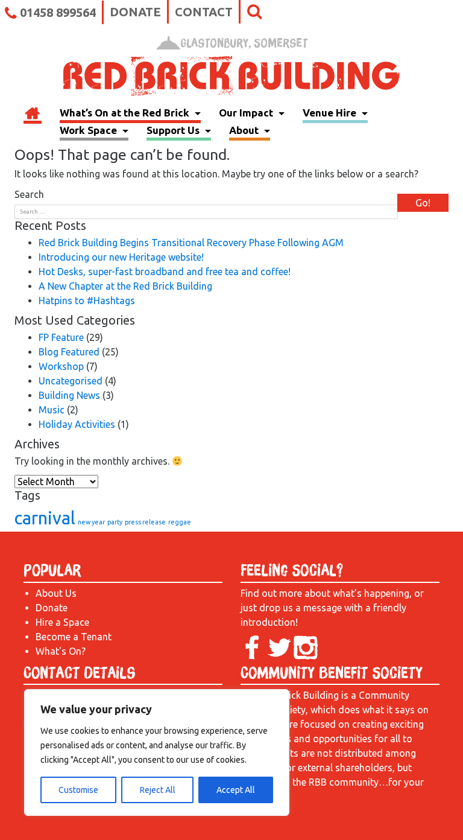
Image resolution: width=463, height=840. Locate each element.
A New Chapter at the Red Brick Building (125, 286)
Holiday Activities (77, 424)
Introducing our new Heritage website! (121, 257)
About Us (56, 593)
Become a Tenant (74, 636)
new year (91, 522)
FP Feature (61, 337)
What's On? (61, 651)
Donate (135, 12)
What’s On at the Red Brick (126, 112)
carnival (44, 518)
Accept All (235, 790)
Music (52, 409)
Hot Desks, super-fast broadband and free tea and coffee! (165, 271)
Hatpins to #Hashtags (87, 300)
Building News (69, 395)
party (114, 522)
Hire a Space (62, 622)
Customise (78, 790)
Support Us (174, 130)
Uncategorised (70, 380)
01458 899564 (58, 12)
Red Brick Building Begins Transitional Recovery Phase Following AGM (191, 242)
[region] (156, 752)
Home (33, 115)
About (245, 130)
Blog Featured (69, 351)
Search (29, 194)
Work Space (89, 130)
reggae (179, 522)
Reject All (157, 790)
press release (145, 522)
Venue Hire (331, 112)
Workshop (61, 366)
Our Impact (247, 112)
